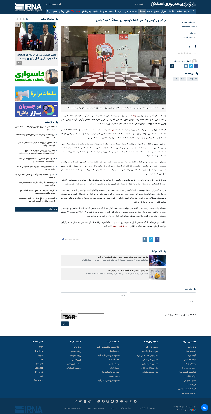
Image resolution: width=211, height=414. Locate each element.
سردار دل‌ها (114, 351)
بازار (67, 11)
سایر (55, 11)
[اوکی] (85, 401)
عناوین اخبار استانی (150, 359)
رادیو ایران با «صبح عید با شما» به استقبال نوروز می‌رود (128, 270)
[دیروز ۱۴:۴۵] (36, 36)
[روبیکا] (126, 401)
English (39, 351)
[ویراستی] (99, 401)
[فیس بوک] (94, 401)
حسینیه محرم (114, 376)
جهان (156, 11)
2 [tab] (24, 19)
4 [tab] (17, 19)
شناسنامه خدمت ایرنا (187, 372)
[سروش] (103, 401)
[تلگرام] (135, 401)
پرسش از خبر (114, 364)
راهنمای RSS (190, 364)
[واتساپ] (76, 401)
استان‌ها (103, 11)
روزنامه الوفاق (75, 355)
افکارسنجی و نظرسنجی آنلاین (107, 347)
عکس (95, 11)
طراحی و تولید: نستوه (184, 410)
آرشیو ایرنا (192, 355)
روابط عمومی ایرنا (189, 368)
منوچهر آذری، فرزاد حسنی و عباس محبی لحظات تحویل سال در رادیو (123, 257)
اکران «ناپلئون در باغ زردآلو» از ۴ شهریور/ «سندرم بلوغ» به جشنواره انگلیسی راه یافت (37, 200)
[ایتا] (108, 401)
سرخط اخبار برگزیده (150, 351)
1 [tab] (27, 19)
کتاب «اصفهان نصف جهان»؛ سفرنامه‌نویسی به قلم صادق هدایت (36, 168)
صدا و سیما (192, 78)
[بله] (117, 401)
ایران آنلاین (76, 359)
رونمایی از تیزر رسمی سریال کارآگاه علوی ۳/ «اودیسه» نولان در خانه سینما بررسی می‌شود (37, 152)
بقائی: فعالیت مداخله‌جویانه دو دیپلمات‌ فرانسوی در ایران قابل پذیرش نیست (37, 57)
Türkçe (39, 364)
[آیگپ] (112, 401)
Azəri (40, 359)
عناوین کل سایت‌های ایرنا (147, 355)
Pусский (39, 372)
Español (38, 368)
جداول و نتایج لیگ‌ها (110, 372)
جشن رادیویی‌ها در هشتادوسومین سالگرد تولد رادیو (130, 20)
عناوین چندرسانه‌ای (150, 372)
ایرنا (173, 4)
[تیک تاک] (89, 401)
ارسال (65, 323)
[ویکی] (80, 401)
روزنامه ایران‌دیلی (74, 364)
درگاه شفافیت (190, 376)
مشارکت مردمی (189, 380)
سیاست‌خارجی (131, 11)
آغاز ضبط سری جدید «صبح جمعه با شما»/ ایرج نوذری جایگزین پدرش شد (37, 192)
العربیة (40, 355)
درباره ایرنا (192, 347)
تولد (175, 78)
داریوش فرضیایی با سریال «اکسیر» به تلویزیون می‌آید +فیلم (37, 184)
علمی (120, 11)
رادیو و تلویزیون (188, 37)
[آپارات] (121, 401)
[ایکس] (131, 401)
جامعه (149, 11)
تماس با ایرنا (191, 351)
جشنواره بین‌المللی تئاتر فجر (108, 380)
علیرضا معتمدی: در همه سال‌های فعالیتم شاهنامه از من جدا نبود (35, 136)
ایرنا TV (74, 11)
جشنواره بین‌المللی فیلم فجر (108, 355)
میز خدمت (192, 385)
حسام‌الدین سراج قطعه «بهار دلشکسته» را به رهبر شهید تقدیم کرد (36, 144)
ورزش (163, 11)
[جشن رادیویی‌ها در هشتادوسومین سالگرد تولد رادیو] (113, 65)
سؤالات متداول (190, 359)
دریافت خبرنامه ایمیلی (187, 389)
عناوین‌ (187, 11)
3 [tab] (20, 19)
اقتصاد (171, 11)
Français (38, 380)
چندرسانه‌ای (86, 11)
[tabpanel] (36, 44)
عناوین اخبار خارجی (150, 364)
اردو (41, 376)
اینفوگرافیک (114, 368)
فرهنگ (142, 11)
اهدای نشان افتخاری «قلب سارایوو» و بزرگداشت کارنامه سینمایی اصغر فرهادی (36, 160)
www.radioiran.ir (121, 226)
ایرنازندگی (77, 347)
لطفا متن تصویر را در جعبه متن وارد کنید (180, 314)
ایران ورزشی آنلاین (73, 368)
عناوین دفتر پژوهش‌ (149, 368)
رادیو (182, 78)
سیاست (179, 11)
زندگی (61, 11)
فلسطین (112, 11)
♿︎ (205, 407)
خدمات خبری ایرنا (189, 393)
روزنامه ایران (76, 351)
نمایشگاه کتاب (113, 359)
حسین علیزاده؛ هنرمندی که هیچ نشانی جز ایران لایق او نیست (35, 176)
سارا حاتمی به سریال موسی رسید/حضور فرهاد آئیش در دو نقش (35, 128)
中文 (41, 347)
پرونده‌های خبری (151, 347)
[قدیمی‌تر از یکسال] (157, 260)
